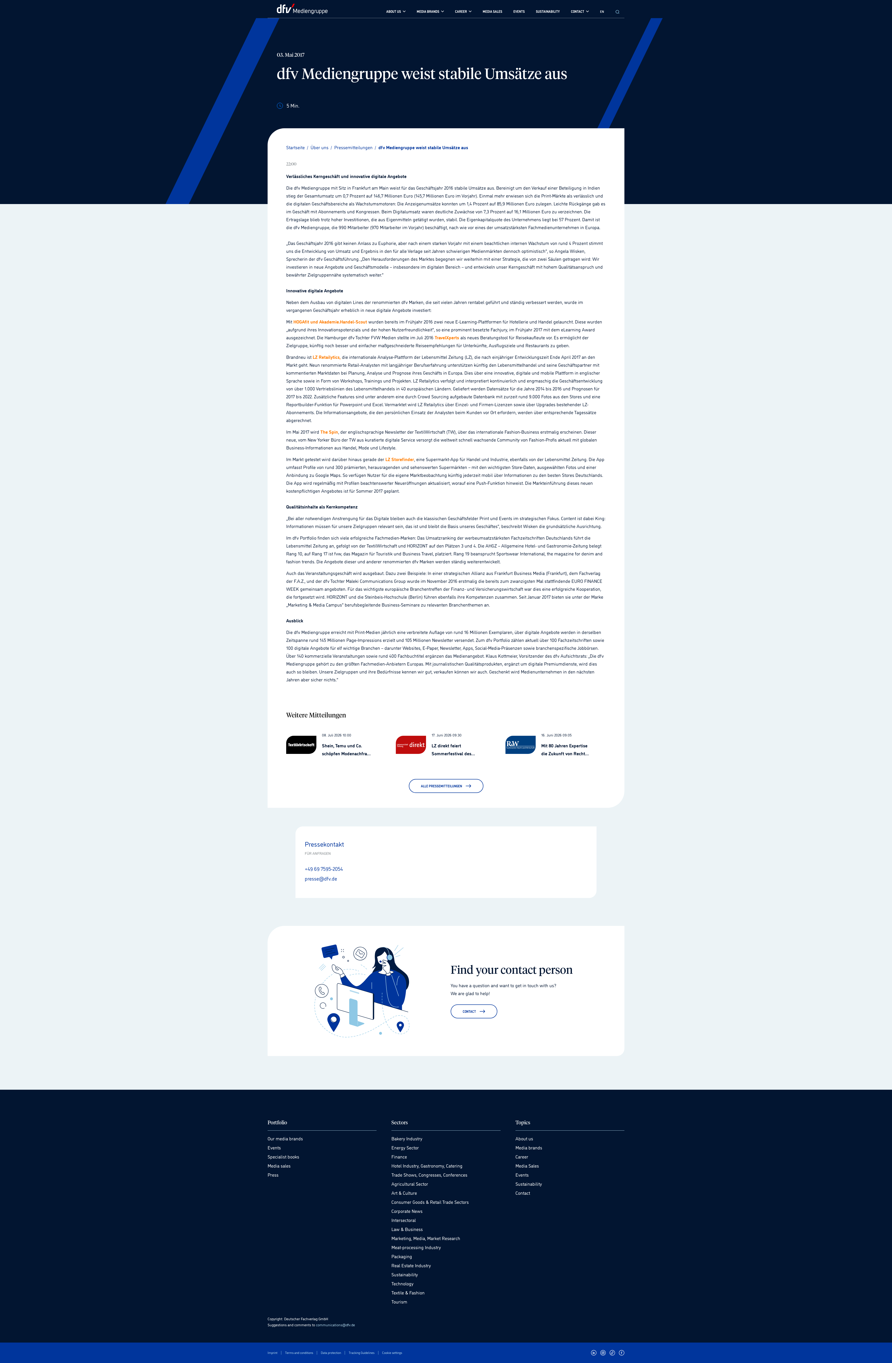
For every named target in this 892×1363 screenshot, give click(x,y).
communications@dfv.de (335, 1324)
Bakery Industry (406, 1138)
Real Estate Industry (411, 1265)
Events (274, 1147)
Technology (402, 1283)
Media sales (279, 1165)
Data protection (331, 1353)
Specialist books (283, 1156)
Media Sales (527, 1165)
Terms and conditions (299, 1353)
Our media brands (285, 1138)
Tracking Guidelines (361, 1353)
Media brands (528, 1147)
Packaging (401, 1256)
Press (273, 1174)
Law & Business (407, 1229)
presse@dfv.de (321, 878)
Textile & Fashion (408, 1292)
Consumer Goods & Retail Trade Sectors (430, 1201)
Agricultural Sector (409, 1183)
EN (602, 11)
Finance (399, 1156)
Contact (522, 1192)
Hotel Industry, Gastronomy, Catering (426, 1165)
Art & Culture (404, 1192)
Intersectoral (403, 1220)
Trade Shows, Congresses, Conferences (429, 1174)
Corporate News (407, 1211)
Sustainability (404, 1274)
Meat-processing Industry (416, 1247)
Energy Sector (405, 1147)
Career (521, 1156)
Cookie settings (392, 1353)
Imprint (272, 1353)
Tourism (399, 1301)
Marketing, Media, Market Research (425, 1238)
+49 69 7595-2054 (324, 868)
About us (524, 1138)
